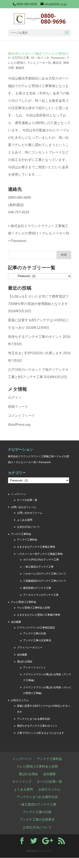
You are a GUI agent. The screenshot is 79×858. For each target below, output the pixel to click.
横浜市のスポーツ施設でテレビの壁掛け (38, 53)
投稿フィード (18, 406)
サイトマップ (21, 781)
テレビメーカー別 (39, 62)
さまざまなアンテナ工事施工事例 (36, 546)
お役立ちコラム (20, 700)
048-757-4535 (18, 212)
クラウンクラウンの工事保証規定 (36, 627)
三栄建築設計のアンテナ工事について (44, 580)
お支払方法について (28, 526)
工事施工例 (47, 456)
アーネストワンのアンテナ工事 (41, 594)
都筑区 (20, 67)
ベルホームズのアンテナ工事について (44, 573)
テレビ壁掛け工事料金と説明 (33, 607)
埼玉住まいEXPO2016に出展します (35, 353)
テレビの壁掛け (27, 233)
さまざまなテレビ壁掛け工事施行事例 (38, 614)
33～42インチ (40, 57)
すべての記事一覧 (27, 500)
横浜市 (57, 62)
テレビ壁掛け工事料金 (23, 602)
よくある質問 (24, 519)
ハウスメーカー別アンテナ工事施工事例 (40, 553)
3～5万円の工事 (18, 57)
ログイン (14, 397)
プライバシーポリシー (29, 647)
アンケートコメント (34, 667)
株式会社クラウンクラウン (31, 226)
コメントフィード (21, 415)
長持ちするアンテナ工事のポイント (35, 336)
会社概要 (16, 621)
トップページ (18, 494)
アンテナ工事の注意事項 (37, 640)
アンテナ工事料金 (21, 534)
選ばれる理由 (24, 661)
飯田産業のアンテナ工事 (37, 587)
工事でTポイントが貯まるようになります (40, 732)
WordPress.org (19, 424)
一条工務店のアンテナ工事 (38, 566)
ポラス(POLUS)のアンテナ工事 (41, 559)
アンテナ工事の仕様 (34, 633)
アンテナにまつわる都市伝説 (33, 718)
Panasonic (58, 57)
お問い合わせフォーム (23, 507)
